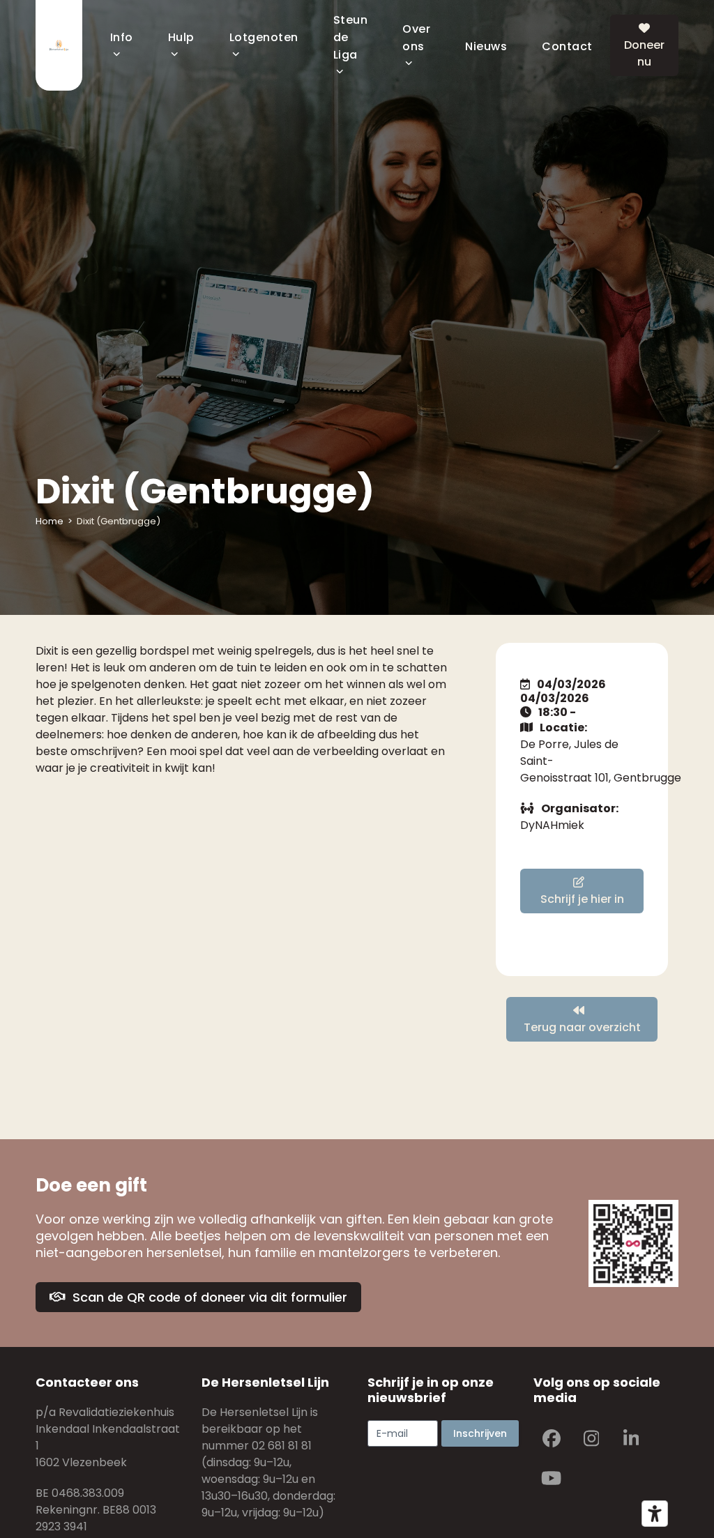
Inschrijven (480, 1433)
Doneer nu (644, 53)
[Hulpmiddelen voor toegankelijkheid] (654, 1513)
